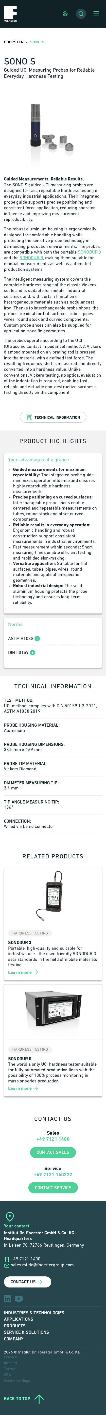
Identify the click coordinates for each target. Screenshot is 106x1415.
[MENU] (96, 14)
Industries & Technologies (34, 1313)
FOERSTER (14, 42)
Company (13, 1339)
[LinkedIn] (7, 1298)
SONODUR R (31, 258)
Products (15, 1326)
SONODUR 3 (89, 252)
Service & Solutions (26, 1332)
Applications (18, 1319)
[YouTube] (19, 1299)
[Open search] (81, 14)
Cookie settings (17, 1381)
